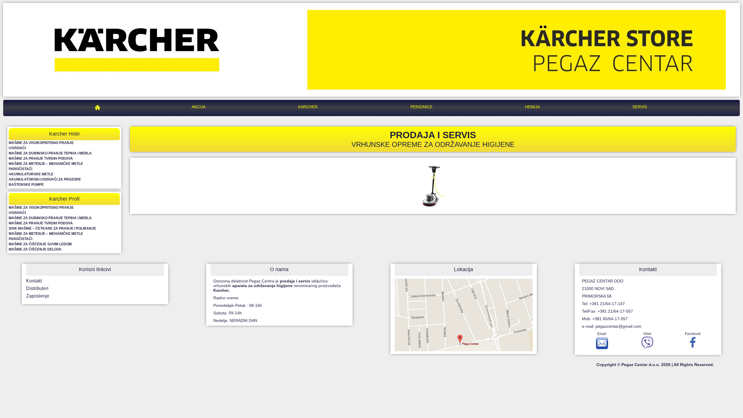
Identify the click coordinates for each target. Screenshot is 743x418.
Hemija (532, 107)
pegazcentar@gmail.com (618, 326)
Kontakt (34, 280)
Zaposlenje (37, 295)
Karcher (308, 107)
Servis (639, 107)
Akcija (198, 107)
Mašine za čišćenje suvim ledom (40, 244)
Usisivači (17, 148)
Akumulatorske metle (31, 174)
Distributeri (37, 288)
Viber (647, 334)
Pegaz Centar (99, 107)
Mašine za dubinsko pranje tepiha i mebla (50, 153)
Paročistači (20, 169)
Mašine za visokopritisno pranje (41, 143)
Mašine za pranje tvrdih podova (41, 158)
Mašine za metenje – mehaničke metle (46, 164)
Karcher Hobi (64, 134)
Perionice (421, 107)
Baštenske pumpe (26, 185)
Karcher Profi (64, 199)
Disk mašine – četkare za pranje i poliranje (52, 228)
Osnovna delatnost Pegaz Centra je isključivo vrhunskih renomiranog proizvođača (277, 286)
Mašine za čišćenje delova (35, 249)
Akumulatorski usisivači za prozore (45, 179)
